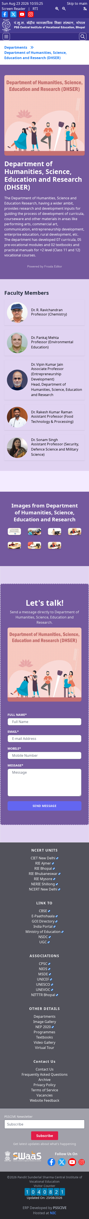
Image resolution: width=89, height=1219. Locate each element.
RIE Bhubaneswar (43, 873)
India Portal (42, 926)
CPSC (43, 963)
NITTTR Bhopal (43, 994)
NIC (53, 1213)
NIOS (43, 968)
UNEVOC (43, 989)
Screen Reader (13, 8)
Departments (45, 1016)
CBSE (43, 910)
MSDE (43, 974)
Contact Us (45, 1069)
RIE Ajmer (43, 863)
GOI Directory (43, 921)
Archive (44, 1079)
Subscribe (44, 1135)
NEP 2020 (43, 1026)
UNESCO (43, 984)
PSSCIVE (60, 1207)
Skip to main (77, 3)
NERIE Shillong (43, 884)
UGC (43, 942)
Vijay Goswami (53, 1202)
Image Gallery (44, 1021)
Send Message (44, 806)
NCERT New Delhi (43, 889)
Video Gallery (44, 1042)
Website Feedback (44, 1100)
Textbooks (44, 1037)
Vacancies (45, 1095)
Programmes (44, 1032)
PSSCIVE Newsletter (18, 1116)
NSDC (43, 936)
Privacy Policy (44, 1084)
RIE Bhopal (43, 868)
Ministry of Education (42, 931)
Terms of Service (44, 1090)
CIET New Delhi (43, 858)
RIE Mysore (43, 878)
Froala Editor (53, 266)
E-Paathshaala (43, 916)
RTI (35, 8)
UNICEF (43, 979)
